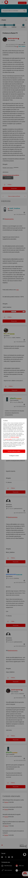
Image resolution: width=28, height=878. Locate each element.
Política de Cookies (15, 437)
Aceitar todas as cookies (14, 451)
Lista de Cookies (8, 439)
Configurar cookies (14, 455)
